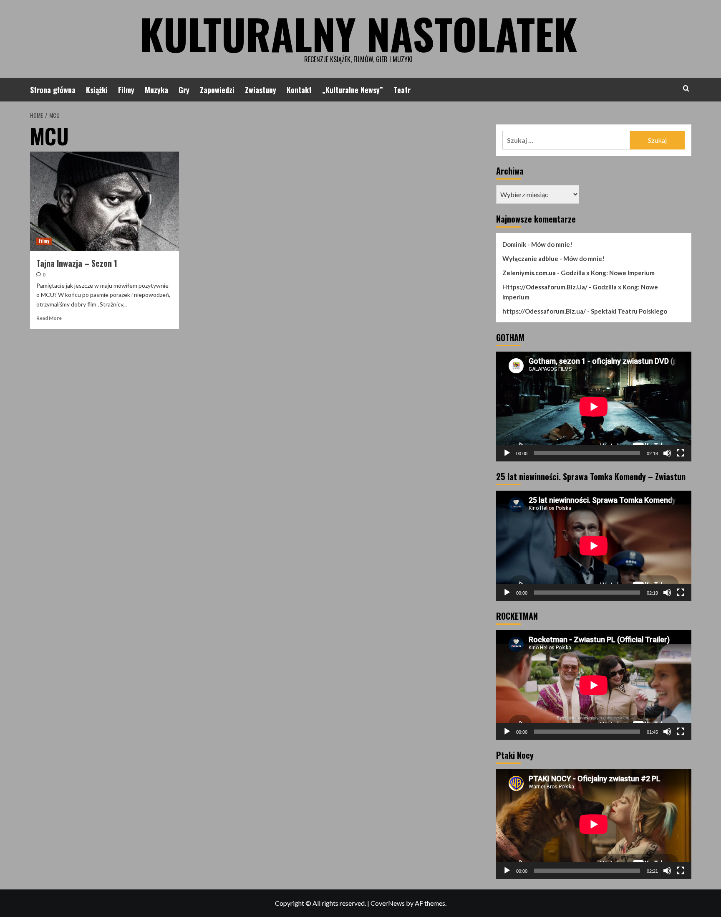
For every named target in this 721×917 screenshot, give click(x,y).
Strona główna (53, 89)
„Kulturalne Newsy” (352, 89)
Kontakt (299, 89)
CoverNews (388, 903)
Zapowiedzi (217, 89)
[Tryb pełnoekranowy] (680, 453)
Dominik (514, 244)
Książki (97, 89)
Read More (49, 318)
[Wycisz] (667, 453)
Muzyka (156, 89)
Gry (184, 89)
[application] (593, 406)
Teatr (402, 89)
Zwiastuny (260, 89)
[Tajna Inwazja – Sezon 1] (104, 201)
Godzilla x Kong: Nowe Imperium (608, 272)
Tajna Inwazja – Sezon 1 (76, 263)
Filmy (126, 89)
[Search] (686, 88)
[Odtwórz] (507, 453)
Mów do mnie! (551, 244)
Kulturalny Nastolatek (358, 33)
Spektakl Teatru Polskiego (629, 311)
